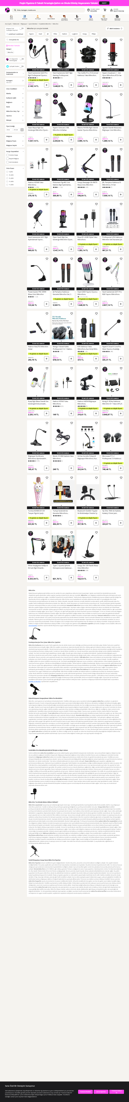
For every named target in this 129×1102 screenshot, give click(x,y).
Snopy (85, 34)
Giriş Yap (121, 11)
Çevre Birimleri (33, 24)
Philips (94, 34)
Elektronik (16, 24)
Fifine (55, 34)
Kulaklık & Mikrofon (45, 24)
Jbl (48, 34)
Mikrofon (55, 24)
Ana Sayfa (8, 24)
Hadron (64, 34)
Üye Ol (115, 11)
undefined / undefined (16, 34)
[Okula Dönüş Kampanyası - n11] (64, 3)
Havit (40, 34)
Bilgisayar (24, 24)
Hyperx (31, 34)
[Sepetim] (105, 10)
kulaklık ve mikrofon (35, 681)
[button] (36, 67)
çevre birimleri (33, 625)
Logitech (75, 34)
